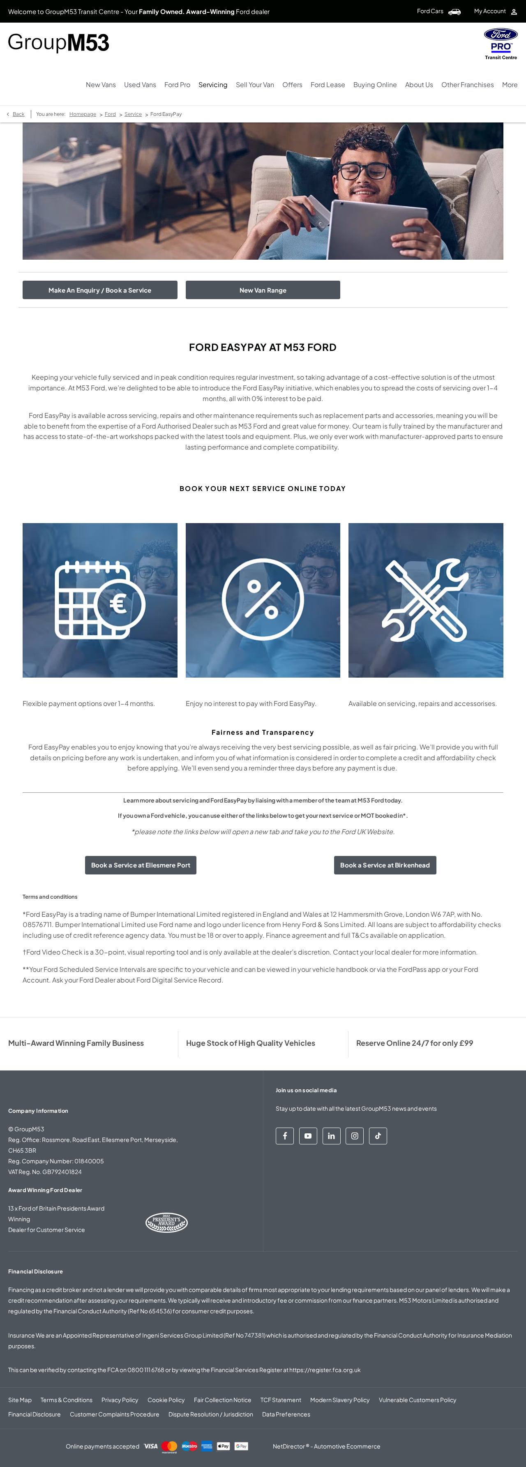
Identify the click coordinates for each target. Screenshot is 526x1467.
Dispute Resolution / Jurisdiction (210, 1414)
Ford (110, 114)
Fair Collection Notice (222, 1399)
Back (19, 114)
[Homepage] (501, 43)
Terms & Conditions (66, 1399)
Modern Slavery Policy (340, 1399)
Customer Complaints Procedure (114, 1414)
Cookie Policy (166, 1399)
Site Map (20, 1399)
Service (133, 114)
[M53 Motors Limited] (58, 43)
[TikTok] (378, 1136)
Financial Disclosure (34, 1414)
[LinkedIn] (332, 1136)
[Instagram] (355, 1136)
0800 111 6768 (145, 1369)
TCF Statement (281, 1399)
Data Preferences (286, 1414)
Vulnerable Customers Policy (418, 1399)
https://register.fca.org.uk (325, 1369)
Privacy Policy (120, 1399)
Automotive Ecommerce (347, 1446)
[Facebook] (285, 1136)
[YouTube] (308, 1136)
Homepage (82, 114)
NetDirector (289, 1446)
